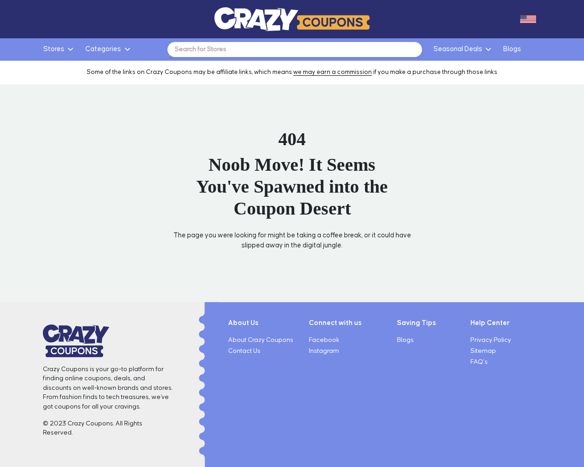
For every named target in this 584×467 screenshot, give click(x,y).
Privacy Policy (490, 340)
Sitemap (483, 351)
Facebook (324, 340)
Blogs (512, 49)
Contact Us (244, 351)
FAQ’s (479, 362)
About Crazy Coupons (260, 340)
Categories (103, 49)
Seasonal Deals (457, 49)
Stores (53, 49)
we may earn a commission (332, 72)
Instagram (324, 351)
